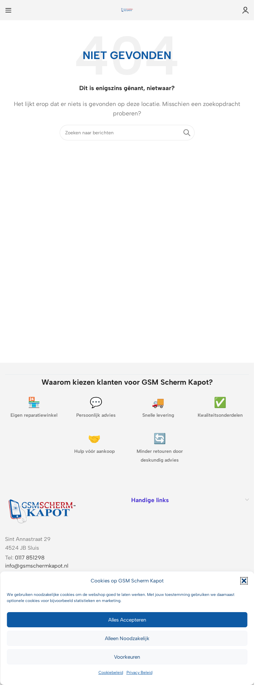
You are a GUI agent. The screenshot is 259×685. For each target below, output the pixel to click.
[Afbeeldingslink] (42, 509)
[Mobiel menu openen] (8, 10)
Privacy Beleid (139, 672)
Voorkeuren (127, 657)
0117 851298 (30, 557)
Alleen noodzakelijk (127, 638)
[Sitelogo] (127, 9)
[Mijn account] (245, 10)
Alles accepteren (127, 620)
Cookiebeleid (110, 672)
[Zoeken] (187, 132)
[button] (243, 580)
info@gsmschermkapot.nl (36, 566)
